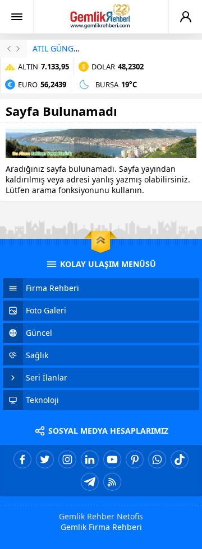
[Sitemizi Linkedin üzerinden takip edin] (89, 459)
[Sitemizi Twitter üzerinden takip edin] (44, 459)
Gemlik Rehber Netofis (101, 516)
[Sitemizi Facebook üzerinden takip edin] (22, 459)
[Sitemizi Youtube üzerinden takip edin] (112, 459)
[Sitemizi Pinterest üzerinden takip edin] (134, 459)
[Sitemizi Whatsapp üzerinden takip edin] (157, 459)
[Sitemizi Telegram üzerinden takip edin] (89, 481)
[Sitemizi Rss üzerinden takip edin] (112, 481)
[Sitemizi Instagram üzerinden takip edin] (67, 459)
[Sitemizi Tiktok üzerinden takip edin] (179, 459)
